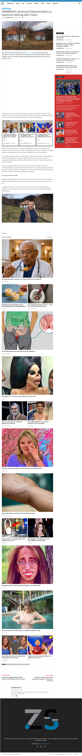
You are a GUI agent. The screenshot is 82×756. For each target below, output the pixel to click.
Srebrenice (29, 52)
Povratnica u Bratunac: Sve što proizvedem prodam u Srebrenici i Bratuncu (42, 678)
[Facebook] (12, 696)
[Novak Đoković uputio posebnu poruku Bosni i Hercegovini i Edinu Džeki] (60, 132)
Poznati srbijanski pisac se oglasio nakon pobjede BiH (68, 37)
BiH (23, 3)
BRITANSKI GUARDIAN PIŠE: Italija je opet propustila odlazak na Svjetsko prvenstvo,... (68, 99)
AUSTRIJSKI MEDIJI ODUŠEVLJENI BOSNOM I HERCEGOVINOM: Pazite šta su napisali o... (72, 115)
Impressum (69, 754)
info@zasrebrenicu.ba (45, 743)
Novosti (8, 8)
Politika (29, 3)
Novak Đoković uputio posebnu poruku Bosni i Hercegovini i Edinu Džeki (71, 131)
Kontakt (55, 3)
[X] (14, 696)
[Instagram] (41, 746)
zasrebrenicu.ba (17, 754)
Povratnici (17, 664)
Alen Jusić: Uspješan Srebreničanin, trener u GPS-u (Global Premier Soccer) (13, 678)
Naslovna (10, 3)
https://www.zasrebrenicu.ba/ (16, 689)
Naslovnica (4, 7)
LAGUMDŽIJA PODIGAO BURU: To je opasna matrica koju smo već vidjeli (66, 66)
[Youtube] (16, 696)
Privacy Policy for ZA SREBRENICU (59, 754)
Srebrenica (22, 664)
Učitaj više (67, 72)
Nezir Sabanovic (10, 664)
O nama (48, 754)
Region (36, 3)
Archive (9, 7)
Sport (48, 3)
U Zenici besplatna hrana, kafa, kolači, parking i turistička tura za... (71, 124)
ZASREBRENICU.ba (9, 17)
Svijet (42, 3)
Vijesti (18, 3)
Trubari (27, 664)
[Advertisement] (27, 72)
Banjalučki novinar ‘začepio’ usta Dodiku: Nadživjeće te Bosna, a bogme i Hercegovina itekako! (68, 44)
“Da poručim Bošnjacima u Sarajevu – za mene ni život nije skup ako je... (67, 59)
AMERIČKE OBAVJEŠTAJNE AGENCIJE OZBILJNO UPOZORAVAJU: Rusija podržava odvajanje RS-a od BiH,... (72, 140)
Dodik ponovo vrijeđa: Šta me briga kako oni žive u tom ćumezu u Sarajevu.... (68, 52)
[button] (79, 3)
